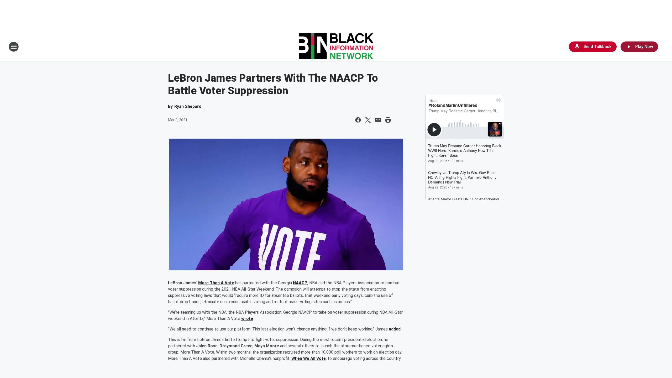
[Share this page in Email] (378, 120)
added (395, 329)
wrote (247, 318)
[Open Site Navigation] (13, 46)
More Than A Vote (216, 282)
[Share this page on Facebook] (358, 120)
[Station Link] (336, 46)
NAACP (300, 282)
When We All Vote (308, 358)
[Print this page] (388, 120)
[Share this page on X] (368, 120)
